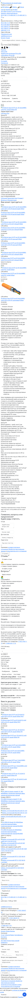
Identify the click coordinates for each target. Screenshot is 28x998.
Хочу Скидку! (17, 101)
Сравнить (15, 98)
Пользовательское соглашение (10, 986)
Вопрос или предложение (9, 957)
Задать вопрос (6, 574)
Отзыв (3, 521)
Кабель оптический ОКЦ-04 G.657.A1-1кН (13, 816)
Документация (12, 200)
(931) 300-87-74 (5, 26)
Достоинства (5, 534)
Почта (3, 877)
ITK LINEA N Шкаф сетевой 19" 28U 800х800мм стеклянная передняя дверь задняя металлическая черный (13, 801)
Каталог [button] (3, 38)
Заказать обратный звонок (9, 13)
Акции (8, 38)
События (7, 935)
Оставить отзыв (7, 559)
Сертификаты (18, 935)
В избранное (6, 98)
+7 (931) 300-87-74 (14, 918)
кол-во (3, 75)
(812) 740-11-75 (5, 15)
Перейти (20, 997)
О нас (13, 11)
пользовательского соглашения (17, 551)
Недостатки (4, 540)
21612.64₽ (9, 95)
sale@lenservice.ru (6, 36)
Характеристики (12, 198)
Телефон (3, 952)
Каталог (3, 931)
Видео (12, 935)
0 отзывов (4, 61)
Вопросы (4, 200)
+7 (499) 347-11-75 (10, 643)
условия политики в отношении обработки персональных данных (12, 549)
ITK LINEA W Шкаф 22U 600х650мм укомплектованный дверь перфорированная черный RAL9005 (12, 831)
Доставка (4, 11)
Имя (2, 529)
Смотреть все (5, 113)
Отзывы (20, 198)
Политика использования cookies (11, 985)
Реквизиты (4, 942)
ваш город (4, 45)
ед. (2, 81)
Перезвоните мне (6, 34)
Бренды (12, 931)
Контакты (18, 11)
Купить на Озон (7, 101)
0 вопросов (4, 63)
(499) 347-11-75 (14, 15)
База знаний (15, 941)
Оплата (9, 11)
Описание (4, 198)
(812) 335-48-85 (5, 25)
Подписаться (6, 891)
